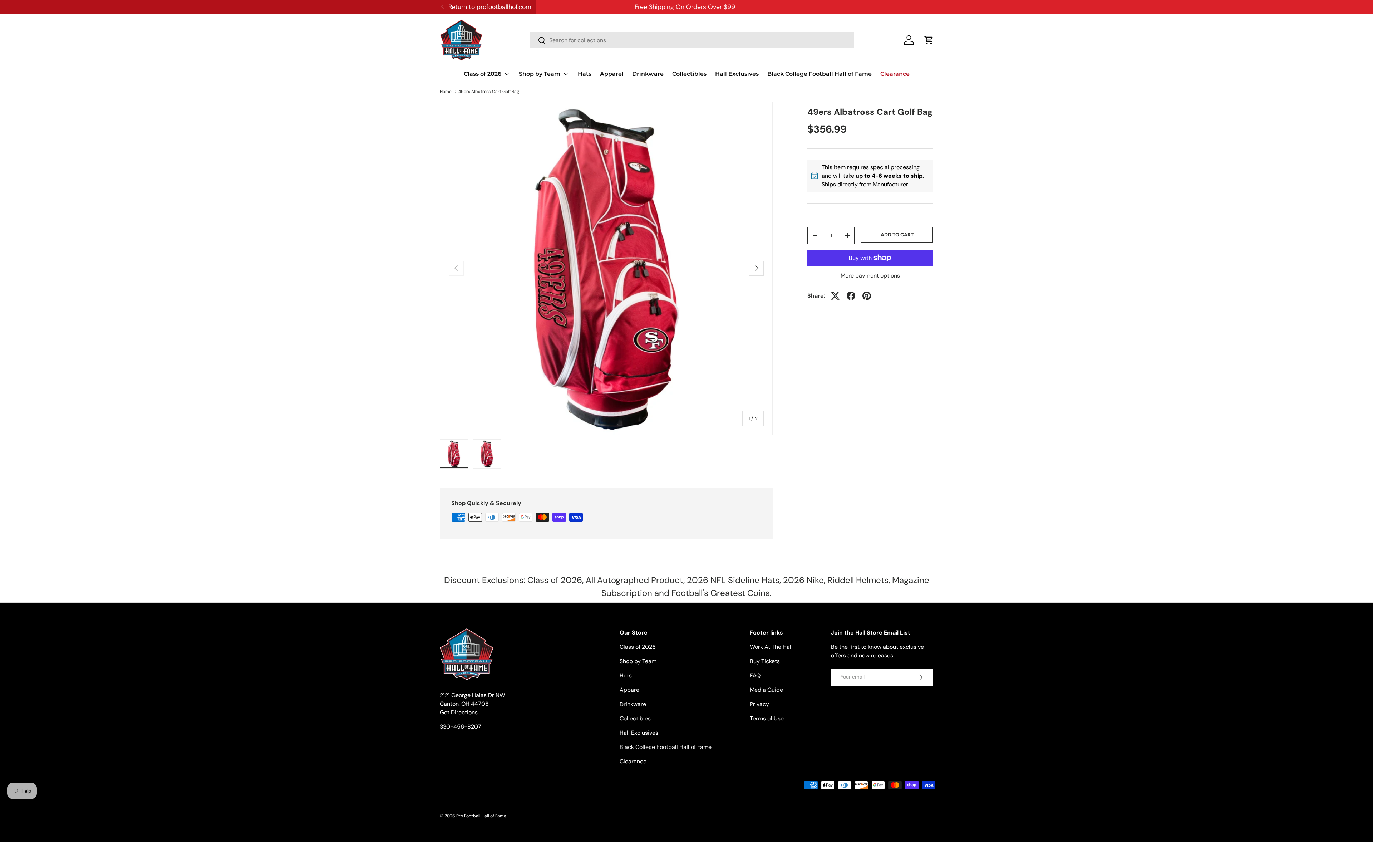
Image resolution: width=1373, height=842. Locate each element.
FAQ (755, 675)
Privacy (759, 704)
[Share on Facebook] (851, 296)
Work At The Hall (771, 647)
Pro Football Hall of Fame (481, 816)
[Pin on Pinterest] (867, 296)
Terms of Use (767, 718)
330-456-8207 (460, 726)
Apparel (612, 73)
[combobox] (692, 40)
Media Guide (766, 690)
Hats (584, 73)
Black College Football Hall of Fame (819, 73)
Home (446, 91)
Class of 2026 (482, 73)
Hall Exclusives (737, 73)
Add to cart (897, 234)
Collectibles (689, 73)
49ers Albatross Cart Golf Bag (488, 91)
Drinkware (648, 73)
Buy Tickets (765, 661)
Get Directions (459, 712)
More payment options (870, 275)
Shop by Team (539, 73)
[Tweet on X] (835, 296)
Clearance (895, 73)
